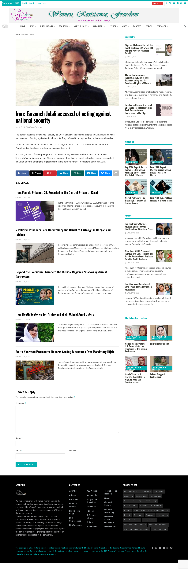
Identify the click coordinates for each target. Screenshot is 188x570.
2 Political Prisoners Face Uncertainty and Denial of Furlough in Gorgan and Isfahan (63, 232)
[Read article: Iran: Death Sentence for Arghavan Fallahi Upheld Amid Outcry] (35, 332)
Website (72, 450)
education (159, 491)
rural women (162, 515)
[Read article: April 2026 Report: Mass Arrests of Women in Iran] (161, 187)
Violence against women (135, 524)
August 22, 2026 (23, 240)
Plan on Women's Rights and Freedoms (151, 510)
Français (31, 3)
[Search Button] (185, 26)
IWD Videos (92, 491)
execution (128, 496)
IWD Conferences (75, 519)
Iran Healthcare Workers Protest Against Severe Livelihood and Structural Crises (139, 226)
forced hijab (141, 496)
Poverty (127, 515)
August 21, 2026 (23, 282)
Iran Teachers (130, 505)
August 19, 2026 (132, 233)
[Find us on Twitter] (170, 3)
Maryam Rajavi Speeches (93, 501)
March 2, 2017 (21, 127)
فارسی (38, 3)
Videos (107, 498)
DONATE (149, 26)
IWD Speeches (75, 525)
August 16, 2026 (132, 293)
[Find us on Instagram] (181, 3)
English (24, 3)
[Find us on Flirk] (178, 3)
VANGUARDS (98, 26)
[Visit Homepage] (94, 14)
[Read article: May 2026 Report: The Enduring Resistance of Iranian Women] (136, 187)
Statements (92, 526)
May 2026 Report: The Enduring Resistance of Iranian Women (135, 200)
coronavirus (146, 491)
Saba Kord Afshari (132, 520)
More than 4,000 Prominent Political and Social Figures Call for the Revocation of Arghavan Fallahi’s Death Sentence (139, 255)
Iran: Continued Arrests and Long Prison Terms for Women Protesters (138, 287)
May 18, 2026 (131, 116)
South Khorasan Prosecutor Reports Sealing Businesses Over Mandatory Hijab (65, 351)
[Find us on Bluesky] (185, 3)
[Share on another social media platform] (116, 173)
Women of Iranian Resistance (109, 519)
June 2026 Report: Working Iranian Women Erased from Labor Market (160, 171)
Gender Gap (156, 496)
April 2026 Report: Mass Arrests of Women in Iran (161, 199)
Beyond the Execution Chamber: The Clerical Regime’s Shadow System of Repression (61, 274)
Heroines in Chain (74, 512)
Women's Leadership (158, 524)
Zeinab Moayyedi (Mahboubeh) (157, 376)
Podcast (90, 510)
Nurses (127, 510)
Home (22, 26)
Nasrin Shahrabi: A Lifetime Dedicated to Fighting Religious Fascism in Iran (135, 378)
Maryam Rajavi (93, 495)
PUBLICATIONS (46, 26)
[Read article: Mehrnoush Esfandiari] (161, 333)
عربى (44, 3)
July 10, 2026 (131, 57)
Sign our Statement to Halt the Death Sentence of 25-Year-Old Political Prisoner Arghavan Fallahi (139, 49)
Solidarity (91, 522)
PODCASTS (157, 3)
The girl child (149, 520)
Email (19, 450)
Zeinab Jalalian (159, 529)
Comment (21, 403)
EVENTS (113, 26)
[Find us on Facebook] (166, 3)
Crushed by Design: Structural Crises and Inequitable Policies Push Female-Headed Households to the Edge (138, 109)
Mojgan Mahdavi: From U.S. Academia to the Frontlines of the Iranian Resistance (136, 347)
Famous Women (73, 505)
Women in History (108, 504)
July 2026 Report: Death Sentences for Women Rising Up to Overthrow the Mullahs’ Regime (135, 171)
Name (19, 438)
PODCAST (137, 26)
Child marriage (130, 491)
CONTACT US (162, 26)
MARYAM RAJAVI (80, 26)
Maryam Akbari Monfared (151, 505)
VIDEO (124, 26)
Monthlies (132, 162)
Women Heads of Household (136, 529)
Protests (149, 515)
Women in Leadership (109, 511)
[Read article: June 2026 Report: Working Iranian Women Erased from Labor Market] (161, 157)
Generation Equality (132, 501)
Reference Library (91, 517)
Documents (74, 499)
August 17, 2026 (132, 263)
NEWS (32, 26)
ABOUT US (63, 26)
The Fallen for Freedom (134, 338)
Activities (73, 491)
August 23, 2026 (23, 197)
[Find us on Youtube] (174, 3)
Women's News (28, 34)
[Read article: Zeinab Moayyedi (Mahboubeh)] (161, 364)
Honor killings (151, 501)
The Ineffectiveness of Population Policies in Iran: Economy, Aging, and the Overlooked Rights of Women (138, 79)
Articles (72, 495)
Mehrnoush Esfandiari (159, 343)
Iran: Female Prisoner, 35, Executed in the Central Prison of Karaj (57, 192)
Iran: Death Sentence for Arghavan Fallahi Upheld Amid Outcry (55, 314)
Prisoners (138, 515)
